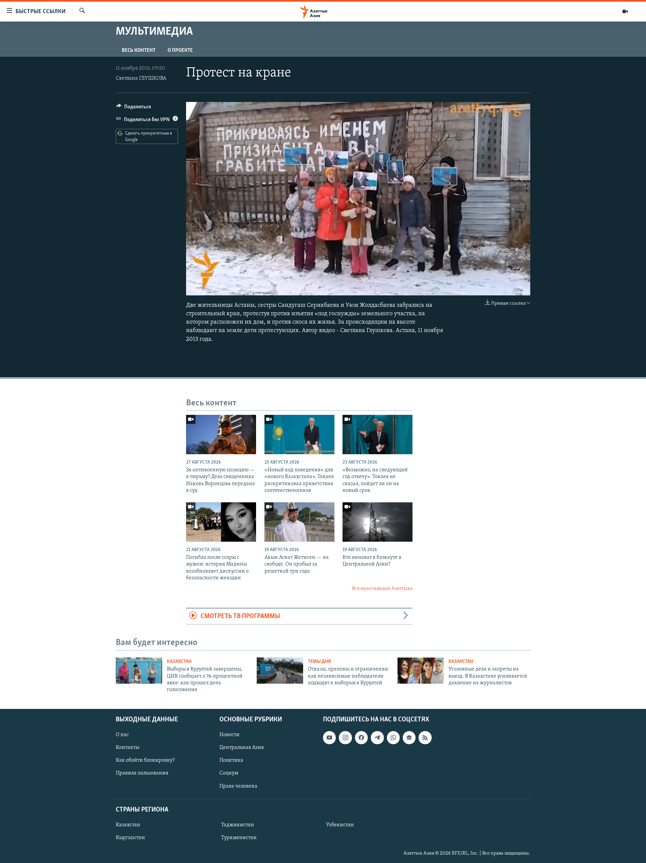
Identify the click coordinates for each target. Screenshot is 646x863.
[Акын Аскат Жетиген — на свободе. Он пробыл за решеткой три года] (299, 522)
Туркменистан (239, 837)
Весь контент (138, 50)
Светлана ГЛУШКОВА (141, 78)
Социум (228, 773)
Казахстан (179, 661)
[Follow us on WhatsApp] (393, 737)
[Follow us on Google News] (409, 737)
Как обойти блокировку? (145, 760)
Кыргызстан (130, 837)
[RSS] (425, 737)
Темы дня (319, 661)
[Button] (133, 108)
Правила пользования (142, 773)
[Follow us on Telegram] (377, 737)
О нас (122, 735)
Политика (231, 760)
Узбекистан (340, 825)
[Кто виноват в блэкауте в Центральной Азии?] (377, 522)
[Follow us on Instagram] (345, 737)
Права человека (238, 786)
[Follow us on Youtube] (329, 737)
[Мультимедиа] (625, 11)
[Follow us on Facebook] (361, 737)
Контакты (127, 747)
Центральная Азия (241, 747)
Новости (229, 735)
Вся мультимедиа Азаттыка (382, 588)
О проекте (180, 50)
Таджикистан (237, 825)
